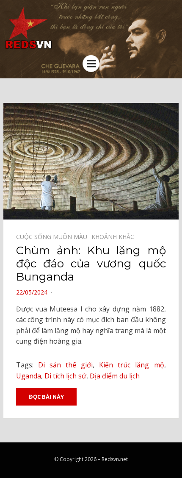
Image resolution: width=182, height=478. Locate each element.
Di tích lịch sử (65, 376)
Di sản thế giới (65, 365)
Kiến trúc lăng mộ (131, 365)
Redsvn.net (115, 459)
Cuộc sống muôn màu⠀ (53, 237)
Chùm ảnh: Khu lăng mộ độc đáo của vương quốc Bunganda (91, 263)
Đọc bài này (46, 396)
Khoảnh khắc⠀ (114, 237)
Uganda (28, 376)
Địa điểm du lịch (115, 376)
